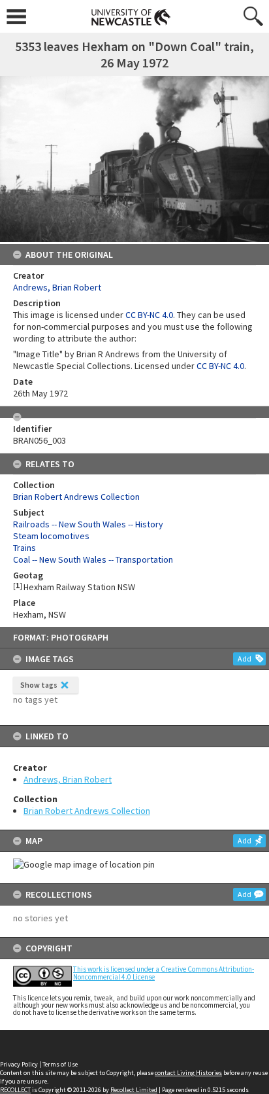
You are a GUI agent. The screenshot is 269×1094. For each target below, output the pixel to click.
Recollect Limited (133, 1089)
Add (244, 658)
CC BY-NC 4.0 (149, 315)
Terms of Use (60, 1064)
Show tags (38, 685)
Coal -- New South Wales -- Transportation (93, 559)
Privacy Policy (19, 1064)
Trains (24, 548)
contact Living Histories (188, 1072)
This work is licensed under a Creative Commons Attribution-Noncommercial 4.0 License (163, 972)
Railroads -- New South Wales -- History (88, 524)
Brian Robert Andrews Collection (87, 811)
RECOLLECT (15, 1089)
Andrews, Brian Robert (68, 779)
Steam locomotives (51, 536)
